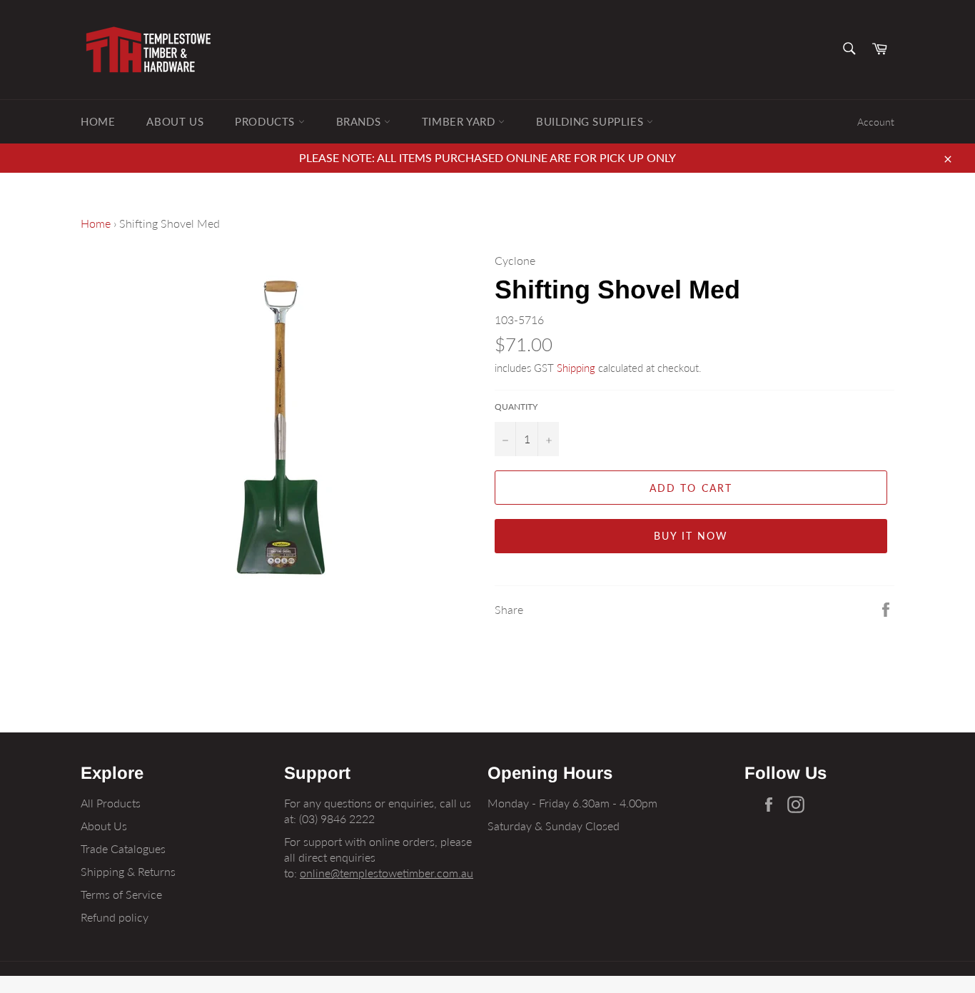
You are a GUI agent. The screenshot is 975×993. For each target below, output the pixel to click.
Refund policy (114, 917)
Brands (360, 121)
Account (875, 122)
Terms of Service (121, 894)
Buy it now (691, 536)
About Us (174, 121)
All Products (111, 803)
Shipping (576, 367)
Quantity (516, 406)
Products (266, 121)
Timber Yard (460, 121)
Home (98, 121)
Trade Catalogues (123, 848)
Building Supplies (591, 121)
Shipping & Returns (128, 871)
